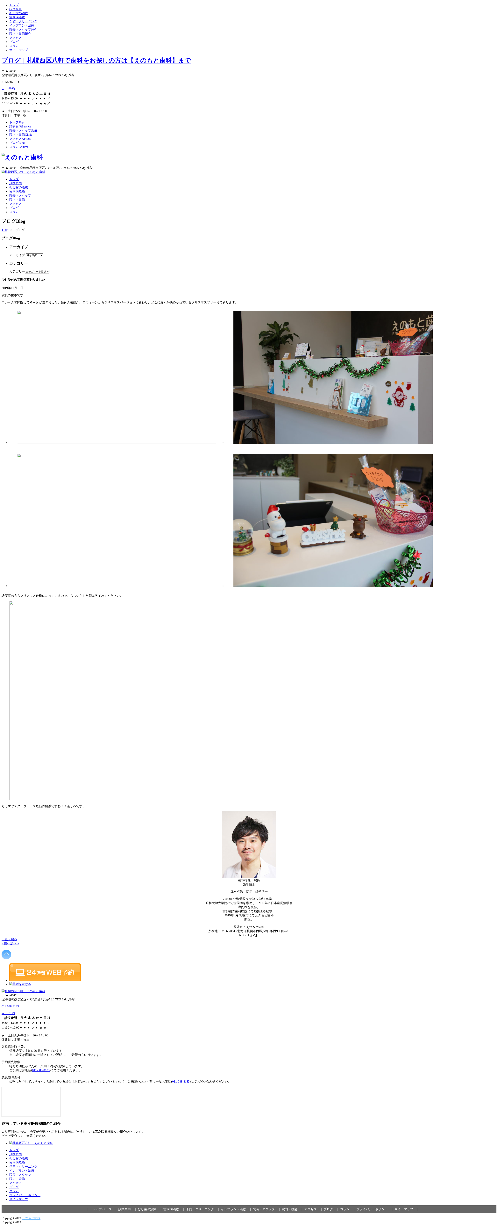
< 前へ (6, 943)
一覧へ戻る (9, 939)
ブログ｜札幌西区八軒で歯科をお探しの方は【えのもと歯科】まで (96, 60)
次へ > (14, 943)
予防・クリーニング (23, 21)
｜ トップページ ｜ (101, 1209)
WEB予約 (8, 89)
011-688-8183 (10, 1006)
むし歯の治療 (18, 13)
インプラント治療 (21, 25)
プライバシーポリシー (24, 1195)
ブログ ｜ (331, 1209)
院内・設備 (20, 134)
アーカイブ (17, 255)
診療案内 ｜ (127, 1209)
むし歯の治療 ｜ (150, 1209)
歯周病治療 (17, 17)
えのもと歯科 (31, 1218)
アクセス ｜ (313, 1209)
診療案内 (20, 126)
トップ (14, 5)
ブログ (14, 41)
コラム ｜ (348, 1209)
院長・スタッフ (23, 130)
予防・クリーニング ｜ (203, 1209)
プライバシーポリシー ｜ (375, 1209)
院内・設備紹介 (20, 33)
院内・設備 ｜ (292, 1209)
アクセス (15, 37)
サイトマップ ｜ (407, 1209)
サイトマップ (18, 50)
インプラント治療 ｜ (236, 1209)
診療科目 (15, 9)
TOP (4, 230)
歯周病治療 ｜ (174, 1209)
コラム (14, 45)
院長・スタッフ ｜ (267, 1209)
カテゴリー (17, 271)
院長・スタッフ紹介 (23, 29)
